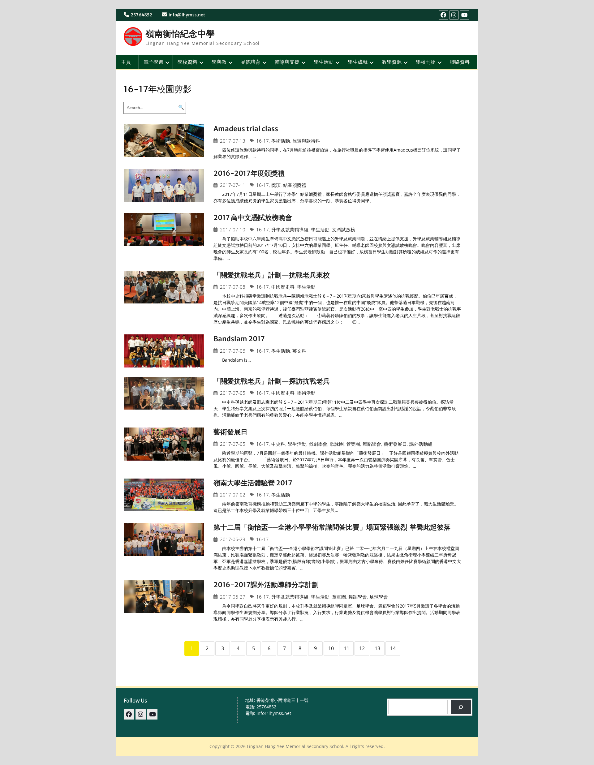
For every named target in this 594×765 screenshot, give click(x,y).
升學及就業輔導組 (289, 229)
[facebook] (443, 15)
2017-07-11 (232, 185)
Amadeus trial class (245, 128)
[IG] (454, 15)
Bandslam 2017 (239, 338)
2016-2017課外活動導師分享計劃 (266, 584)
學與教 (219, 61)
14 (393, 648)
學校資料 (187, 61)
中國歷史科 (283, 287)
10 (331, 648)
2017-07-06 (232, 351)
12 (362, 648)
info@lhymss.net (187, 15)
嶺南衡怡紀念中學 (180, 33)
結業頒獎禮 (294, 185)
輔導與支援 (287, 61)
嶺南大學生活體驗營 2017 (252, 483)
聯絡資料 (460, 61)
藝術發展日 (230, 432)
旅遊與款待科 (306, 141)
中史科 (278, 444)
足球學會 (378, 597)
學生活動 (324, 61)
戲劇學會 (318, 444)
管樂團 (353, 444)
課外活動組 (421, 444)
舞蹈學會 (372, 444)
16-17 (262, 141)
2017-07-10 (232, 229)
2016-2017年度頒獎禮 (249, 173)
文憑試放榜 (343, 229)
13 (377, 648)
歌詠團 (337, 444)
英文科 (299, 351)
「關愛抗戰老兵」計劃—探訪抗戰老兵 (271, 381)
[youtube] (464, 15)
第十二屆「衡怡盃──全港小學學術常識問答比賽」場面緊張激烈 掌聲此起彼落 (331, 527)
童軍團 (339, 597)
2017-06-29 (232, 539)
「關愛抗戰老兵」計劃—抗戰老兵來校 (271, 275)
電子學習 (153, 61)
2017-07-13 (232, 141)
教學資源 (392, 61)
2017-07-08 (232, 287)
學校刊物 (426, 61)
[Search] (461, 707)
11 (346, 648)
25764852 (141, 15)
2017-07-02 (232, 494)
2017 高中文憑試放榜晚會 (252, 217)
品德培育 (250, 61)
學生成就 (358, 61)
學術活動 (280, 141)
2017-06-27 (232, 597)
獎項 (276, 185)
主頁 (126, 61)
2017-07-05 (232, 393)
